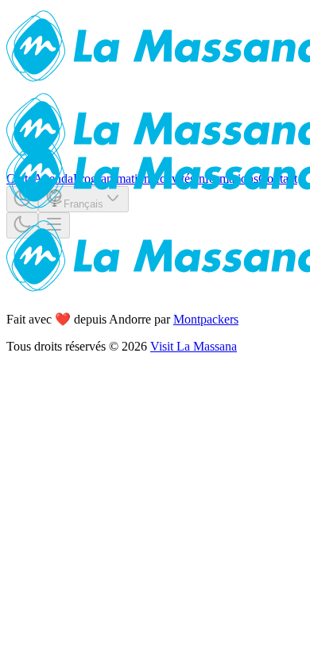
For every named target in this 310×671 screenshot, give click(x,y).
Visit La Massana (193, 346)
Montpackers (205, 319)
